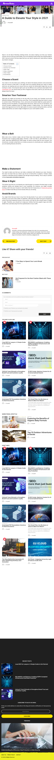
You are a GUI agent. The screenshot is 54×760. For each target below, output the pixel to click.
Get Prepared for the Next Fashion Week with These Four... (33, 279)
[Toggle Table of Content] (16, 64)
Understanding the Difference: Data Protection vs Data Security (20, 750)
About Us (3, 754)
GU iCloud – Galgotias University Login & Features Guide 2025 (39, 559)
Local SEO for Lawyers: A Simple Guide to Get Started (14, 343)
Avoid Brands (7, 74)
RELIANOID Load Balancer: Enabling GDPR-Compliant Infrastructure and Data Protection (39, 344)
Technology (31, 340)
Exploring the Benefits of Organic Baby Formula (38, 419)
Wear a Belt (6, 69)
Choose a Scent (7, 66)
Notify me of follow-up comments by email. (16, 308)
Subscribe (27, 716)
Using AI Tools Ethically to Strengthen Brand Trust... (33, 653)
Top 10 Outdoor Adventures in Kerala (39, 433)
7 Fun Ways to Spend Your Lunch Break (29, 261)
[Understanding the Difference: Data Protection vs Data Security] (27, 736)
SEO (3, 340)
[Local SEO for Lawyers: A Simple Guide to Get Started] (14, 330)
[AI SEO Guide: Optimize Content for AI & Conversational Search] (40, 360)
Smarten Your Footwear (9, 67)
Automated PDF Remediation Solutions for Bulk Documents (14, 399)
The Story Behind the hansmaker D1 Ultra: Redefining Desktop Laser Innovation (13, 560)
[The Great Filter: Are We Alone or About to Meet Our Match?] (40, 387)
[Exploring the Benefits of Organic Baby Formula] (14, 422)
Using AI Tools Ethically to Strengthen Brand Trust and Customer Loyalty (13, 372)
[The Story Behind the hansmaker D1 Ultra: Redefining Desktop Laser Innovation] (14, 547)
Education (30, 557)
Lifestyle (5, 15)
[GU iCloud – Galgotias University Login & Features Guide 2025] (40, 547)
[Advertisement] (27, 40)
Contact (18, 754)
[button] (52, 3)
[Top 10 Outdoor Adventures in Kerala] (14, 436)
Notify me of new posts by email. (13, 311)
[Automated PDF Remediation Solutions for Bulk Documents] (14, 387)
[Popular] (4, 322)
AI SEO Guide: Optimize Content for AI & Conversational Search (39, 372)
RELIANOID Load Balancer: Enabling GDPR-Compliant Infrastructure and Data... (20, 655)
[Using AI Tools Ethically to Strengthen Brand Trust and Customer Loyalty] (14, 360)
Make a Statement (8, 71)
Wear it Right (7, 72)
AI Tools (4, 369)
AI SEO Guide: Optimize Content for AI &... (46, 653)
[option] (7, 648)
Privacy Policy (11, 754)
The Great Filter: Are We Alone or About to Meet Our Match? (38, 399)
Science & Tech (31, 397)
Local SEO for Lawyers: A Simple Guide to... (8, 653)
